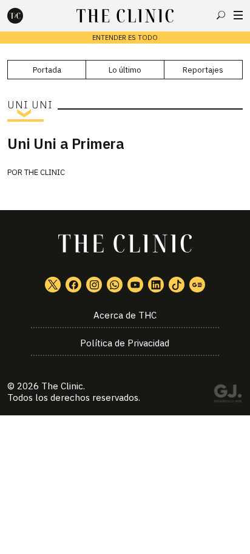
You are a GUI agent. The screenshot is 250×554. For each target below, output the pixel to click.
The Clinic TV (135, 284)
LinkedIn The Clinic (156, 284)
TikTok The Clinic (176, 284)
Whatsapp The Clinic (115, 284)
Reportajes (203, 70)
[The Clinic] (25, 16)
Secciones (238, 15)
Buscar (221, 15)
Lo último (125, 70)
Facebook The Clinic (73, 284)
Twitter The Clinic (53, 284)
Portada (47, 70)
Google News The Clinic (197, 284)
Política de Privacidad (124, 343)
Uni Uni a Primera (65, 143)
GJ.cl (227, 395)
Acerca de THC (125, 315)
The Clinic (44, 172)
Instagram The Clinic (94, 284)
